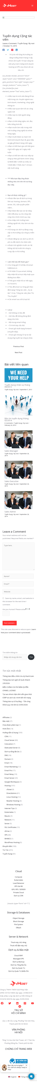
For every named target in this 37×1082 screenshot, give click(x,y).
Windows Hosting (13, 804)
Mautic (7, 816)
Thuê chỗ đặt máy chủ (18, 945)
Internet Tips (10, 808)
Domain (8, 759)
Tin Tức (5, 850)
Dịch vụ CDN (18, 895)
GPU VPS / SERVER (18, 889)
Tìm (31, 657)
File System (18, 924)
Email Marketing (11, 767)
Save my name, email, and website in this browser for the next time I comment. (18, 601)
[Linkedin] (17, 49)
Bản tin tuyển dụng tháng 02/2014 (17, 419)
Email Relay (9, 774)
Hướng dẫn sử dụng (10, 732)
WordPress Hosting (12, 842)
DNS (6, 755)
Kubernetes (9, 812)
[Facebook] (4, 49)
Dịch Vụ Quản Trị (18, 968)
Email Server (9, 778)
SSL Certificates (10, 827)
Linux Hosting (12, 797)
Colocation (9, 744)
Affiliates (6, 717)
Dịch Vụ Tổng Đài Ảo (18, 965)
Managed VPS (18, 959)
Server (7, 823)
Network (8, 820)
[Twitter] (8, 49)
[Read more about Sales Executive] (19, 469)
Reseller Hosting (13, 801)
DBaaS (18, 927)
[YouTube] (32, 1003)
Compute (18, 877)
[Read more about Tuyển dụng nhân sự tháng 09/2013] (19, 375)
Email (7, 763)
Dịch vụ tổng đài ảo (12, 751)
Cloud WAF (18, 955)
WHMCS (8, 838)
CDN (6, 736)
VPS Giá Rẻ (18, 886)
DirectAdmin (11, 793)
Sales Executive (11, 481)
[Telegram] (19, 1006)
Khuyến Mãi (7, 846)
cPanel (9, 789)
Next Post (18, 352)
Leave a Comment (9, 43)
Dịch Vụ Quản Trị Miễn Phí (18, 971)
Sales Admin (10, 511)
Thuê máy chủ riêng (18, 942)
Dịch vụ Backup (18, 962)
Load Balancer (18, 883)
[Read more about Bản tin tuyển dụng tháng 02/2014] (19, 405)
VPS (6, 835)
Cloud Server (9, 740)
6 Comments (9, 423)
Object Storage (18, 918)
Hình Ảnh (6, 729)
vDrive (7, 831)
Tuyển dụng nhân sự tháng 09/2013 (17, 386)
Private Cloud (18, 892)
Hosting (8, 785)
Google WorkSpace (12, 782)
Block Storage (18, 921)
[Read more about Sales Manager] (19, 439)
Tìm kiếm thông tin (10, 652)
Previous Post (18, 346)
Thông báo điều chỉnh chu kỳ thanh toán (18, 676)
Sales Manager (11, 451)
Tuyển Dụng (22, 43)
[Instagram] (25, 1003)
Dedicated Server (11, 748)
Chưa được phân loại (11, 725)
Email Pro (8, 770)
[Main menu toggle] (32, 5)
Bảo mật (6, 721)
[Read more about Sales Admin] (19, 500)
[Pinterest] (12, 49)
